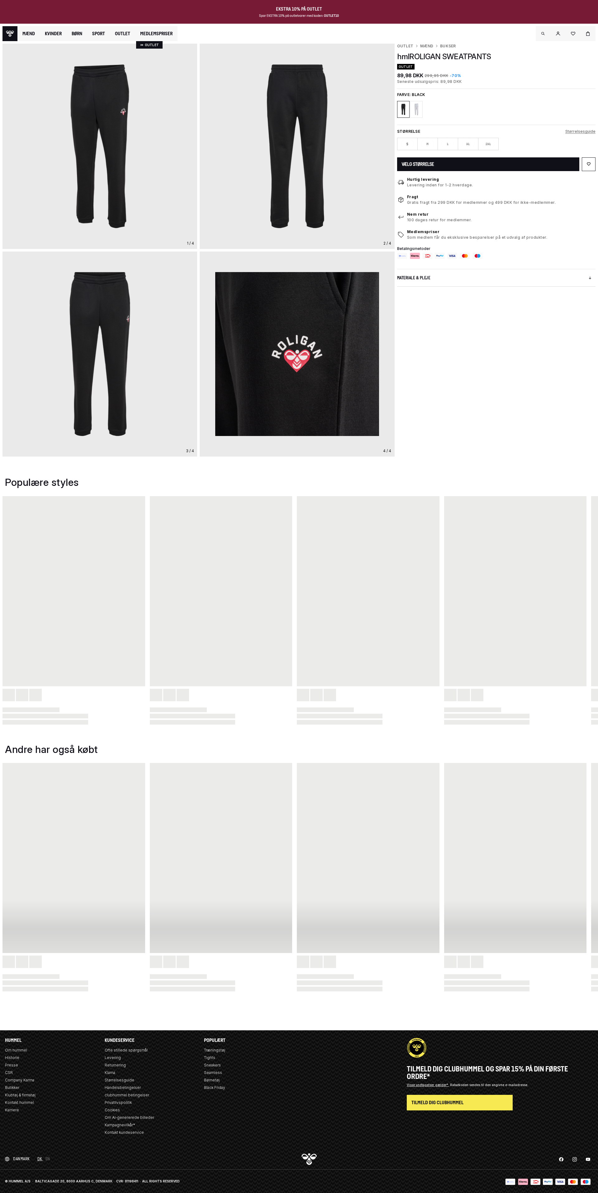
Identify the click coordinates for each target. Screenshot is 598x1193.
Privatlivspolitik (118, 1102)
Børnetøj (212, 1080)
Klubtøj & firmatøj (20, 1095)
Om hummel (16, 1050)
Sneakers (212, 1065)
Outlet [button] (122, 33)
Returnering (115, 1065)
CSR (9, 1072)
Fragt (412, 196)
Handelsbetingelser (123, 1087)
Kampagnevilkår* (120, 1125)
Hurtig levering (423, 179)
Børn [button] (77, 33)
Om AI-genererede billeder (129, 1117)
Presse (11, 1065)
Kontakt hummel (19, 1102)
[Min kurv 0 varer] (588, 33)
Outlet (405, 46)
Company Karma (19, 1080)
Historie (12, 1057)
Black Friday (214, 1087)
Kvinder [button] (53, 33)
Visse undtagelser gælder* (428, 1085)
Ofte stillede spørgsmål (126, 1050)
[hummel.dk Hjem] (9, 33)
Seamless (213, 1072)
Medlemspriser (423, 231)
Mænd (426, 46)
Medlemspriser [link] (156, 33)
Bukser (448, 46)
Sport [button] (98, 33)
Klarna (110, 1072)
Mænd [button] (28, 33)
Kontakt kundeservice (124, 1132)
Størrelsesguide (580, 131)
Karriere (12, 1110)
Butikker (12, 1087)
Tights (209, 1057)
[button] (543, 33)
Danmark (21, 1159)
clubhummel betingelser (127, 1095)
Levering (113, 1057)
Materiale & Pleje (413, 277)
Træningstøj (214, 1050)
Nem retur (418, 214)
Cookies (112, 1110)
